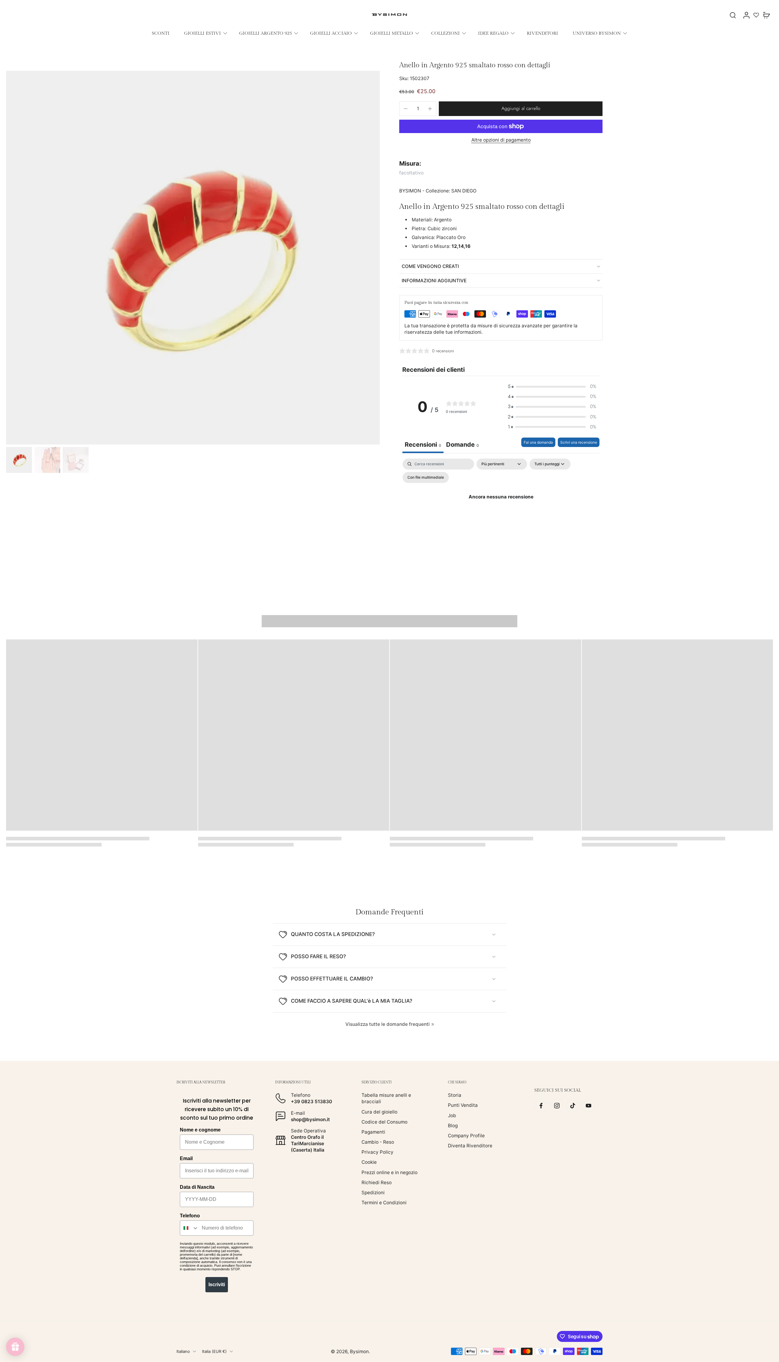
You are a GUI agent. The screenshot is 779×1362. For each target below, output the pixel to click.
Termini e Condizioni (384, 1202)
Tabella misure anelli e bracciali (386, 1098)
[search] (732, 15)
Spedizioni (373, 1192)
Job (452, 1115)
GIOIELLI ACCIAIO (331, 33)
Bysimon (359, 1351)
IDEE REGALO (493, 33)
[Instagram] (557, 1105)
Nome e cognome (200, 1129)
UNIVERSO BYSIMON (597, 33)
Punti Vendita (463, 1105)
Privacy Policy (377, 1152)
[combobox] (189, 1228)
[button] (521, 108)
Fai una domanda (538, 442)
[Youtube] (588, 1105)
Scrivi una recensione (578, 442)
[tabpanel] (500, 510)
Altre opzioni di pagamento (501, 140)
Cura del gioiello (379, 1111)
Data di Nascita (197, 1187)
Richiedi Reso (377, 1182)
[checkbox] (426, 477)
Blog (453, 1125)
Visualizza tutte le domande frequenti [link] (387, 1024)
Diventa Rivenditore (470, 1146)
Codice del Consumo (384, 1121)
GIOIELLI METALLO (391, 33)
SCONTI (160, 33)
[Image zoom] (193, 258)
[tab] (462, 445)
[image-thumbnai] (19, 460)
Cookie (369, 1162)
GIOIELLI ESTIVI (202, 33)
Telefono (190, 1215)
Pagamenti (373, 1132)
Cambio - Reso (378, 1142)
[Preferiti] (756, 15)
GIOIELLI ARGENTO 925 (265, 33)
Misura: (410, 163)
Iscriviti (216, 1284)
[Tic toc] (572, 1105)
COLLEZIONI (445, 33)
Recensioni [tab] (423, 444)
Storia (454, 1095)
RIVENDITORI (542, 33)
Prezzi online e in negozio (389, 1172)
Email (186, 1158)
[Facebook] (541, 1105)
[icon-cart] (766, 15)
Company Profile (466, 1136)
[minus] (406, 109)
